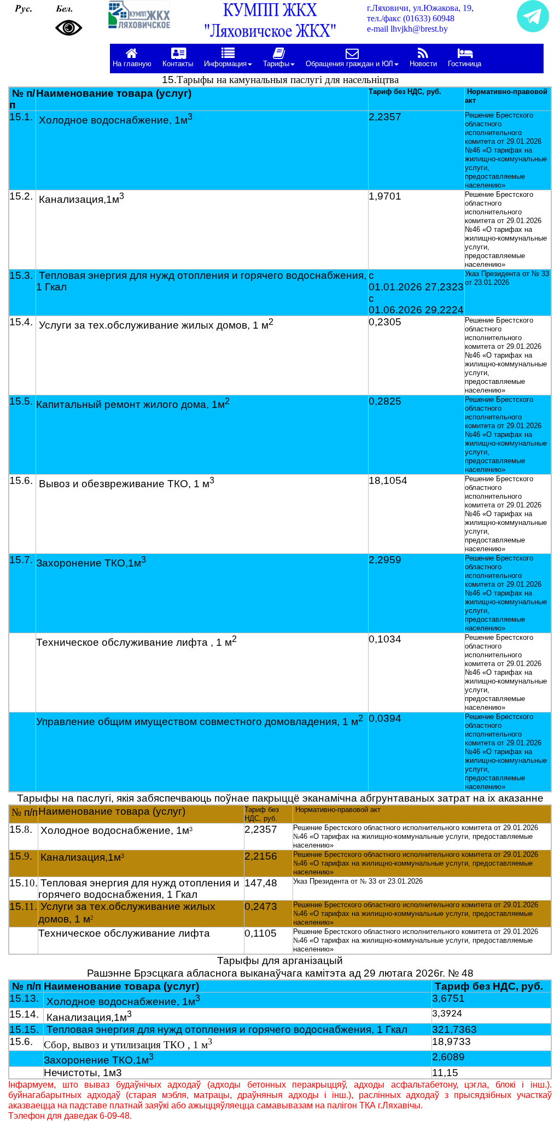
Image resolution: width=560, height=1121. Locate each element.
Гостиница (464, 64)
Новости (423, 64)
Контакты (177, 64)
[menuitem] (135, 58)
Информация (225, 64)
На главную (132, 64)
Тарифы (276, 64)
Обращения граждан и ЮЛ (349, 64)
